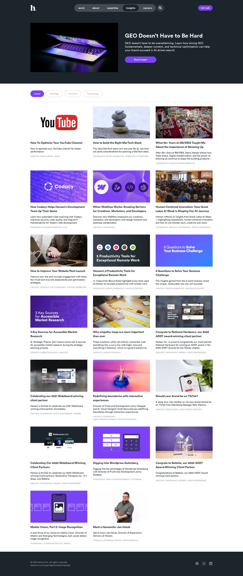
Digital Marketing (115, 156)
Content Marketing (77, 287)
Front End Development (105, 419)
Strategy (34, 156)
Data (65, 227)
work (81, 8)
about (95, 8)
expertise (112, 8)
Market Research (49, 353)
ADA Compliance (58, 287)
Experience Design (112, 541)
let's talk (205, 7)
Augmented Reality (53, 544)
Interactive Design (127, 419)
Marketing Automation (136, 156)
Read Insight (140, 59)
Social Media (46, 156)
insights (130, 8)
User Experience (130, 541)
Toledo (172, 163)
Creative (97, 227)
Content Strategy (134, 289)
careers (147, 8)
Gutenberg (136, 480)
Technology (99, 156)
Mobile (67, 544)
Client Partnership (196, 353)
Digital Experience (201, 227)
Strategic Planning (194, 289)
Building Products (186, 163)
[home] (33, 8)
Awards (182, 353)
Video (57, 156)
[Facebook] (197, 563)
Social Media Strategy (190, 410)
